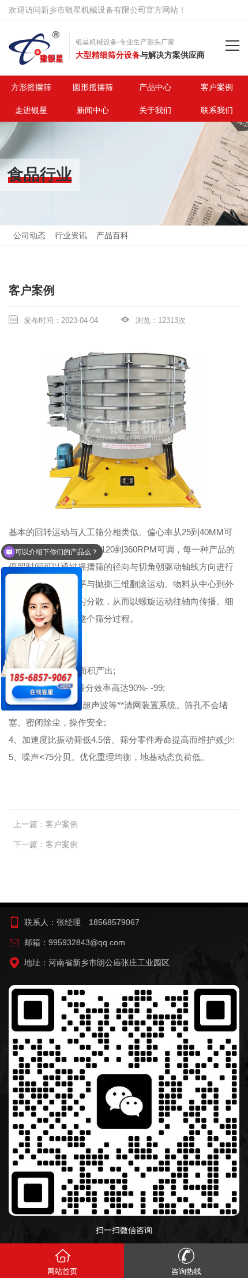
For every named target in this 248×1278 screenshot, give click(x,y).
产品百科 (112, 235)
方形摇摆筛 (31, 87)
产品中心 (155, 87)
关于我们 (155, 110)
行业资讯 (71, 235)
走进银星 (31, 110)
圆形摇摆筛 (93, 87)
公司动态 (29, 235)
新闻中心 (93, 110)
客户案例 (62, 824)
